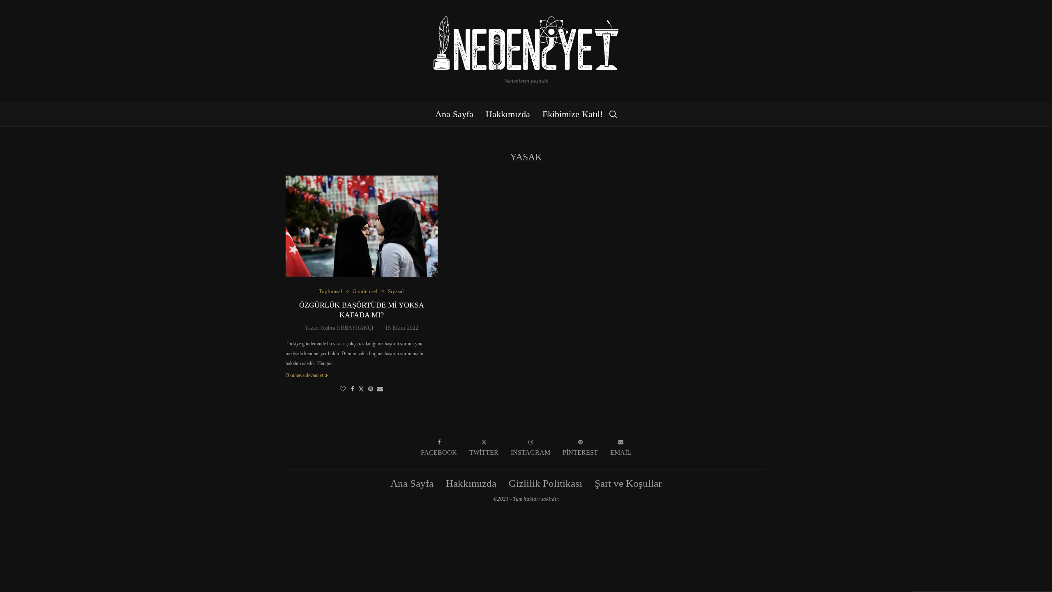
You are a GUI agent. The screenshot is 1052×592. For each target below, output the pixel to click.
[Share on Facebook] (352, 389)
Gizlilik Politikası (545, 483)
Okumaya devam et (304, 375)
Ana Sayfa (454, 114)
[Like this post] (343, 389)
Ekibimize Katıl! (572, 114)
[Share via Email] (380, 389)
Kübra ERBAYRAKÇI (347, 328)
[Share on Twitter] (361, 389)
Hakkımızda (508, 114)
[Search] (613, 114)
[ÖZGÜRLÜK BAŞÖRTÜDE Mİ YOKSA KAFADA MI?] (362, 226)
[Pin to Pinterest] (370, 389)
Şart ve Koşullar (628, 483)
